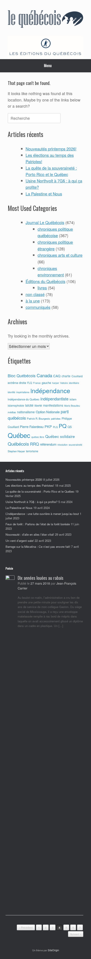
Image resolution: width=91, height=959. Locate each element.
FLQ (29, 383)
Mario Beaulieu (72, 405)
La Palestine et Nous (44, 194)
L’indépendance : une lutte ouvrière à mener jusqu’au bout (42, 514)
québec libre (37, 437)
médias (12, 412)
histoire (64, 383)
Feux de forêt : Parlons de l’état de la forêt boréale (38, 524)
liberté (38, 405)
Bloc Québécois (22, 375)
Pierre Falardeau (32, 426)
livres (42, 288)
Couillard (77, 376)
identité (11, 392)
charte (66, 376)
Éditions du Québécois (45, 281)
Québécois (18, 444)
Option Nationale (48, 411)
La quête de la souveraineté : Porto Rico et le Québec (40, 491)
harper (55, 383)
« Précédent (26, 927)
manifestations (53, 405)
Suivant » (75, 934)
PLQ (55, 427)
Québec (19, 435)
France (37, 383)
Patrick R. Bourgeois (38, 418)
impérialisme (22, 392)
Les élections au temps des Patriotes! (30, 485)
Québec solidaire (60, 436)
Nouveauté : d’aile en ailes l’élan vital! (30, 534)
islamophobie (16, 405)
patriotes (56, 418)
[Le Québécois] (45, 20)
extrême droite (17, 383)
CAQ (57, 375)
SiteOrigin (53, 950)
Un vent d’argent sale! (20, 541)
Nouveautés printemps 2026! (51, 149)
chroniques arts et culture (60, 255)
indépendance (50, 390)
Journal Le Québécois (45, 222)
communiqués (38, 307)
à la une (33, 301)
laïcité (29, 405)
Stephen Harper (16, 451)
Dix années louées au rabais (40, 577)
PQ (62, 426)
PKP (48, 426)
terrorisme (32, 451)
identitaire (74, 383)
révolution (62, 444)
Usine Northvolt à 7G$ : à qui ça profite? (31, 502)
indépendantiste (54, 399)
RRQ (34, 444)
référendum (48, 444)
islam (73, 399)
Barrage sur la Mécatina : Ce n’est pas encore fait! (38, 546)
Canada (44, 375)
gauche (46, 383)
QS (70, 427)
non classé (35, 294)
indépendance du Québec (23, 399)
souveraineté (75, 444)
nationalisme (26, 412)
